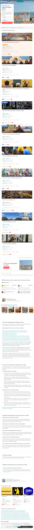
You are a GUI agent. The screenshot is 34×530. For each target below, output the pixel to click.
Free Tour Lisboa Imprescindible (20, 511)
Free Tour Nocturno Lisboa (24, 513)
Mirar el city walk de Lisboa (9, 470)
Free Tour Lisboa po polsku (24, 339)
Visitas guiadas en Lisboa (11, 299)
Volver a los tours (17, 525)
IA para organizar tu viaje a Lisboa (12, 480)
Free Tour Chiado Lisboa (24, 516)
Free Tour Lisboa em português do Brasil (10, 336)
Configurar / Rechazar (9, 526)
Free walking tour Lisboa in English (9, 331)
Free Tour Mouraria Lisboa (15, 516)
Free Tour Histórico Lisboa (6, 516)
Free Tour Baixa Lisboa (5, 518)
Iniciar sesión (26, 1)
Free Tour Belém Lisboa (14, 513)
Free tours (3, 273)
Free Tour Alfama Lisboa (5, 513)
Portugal (7, 273)
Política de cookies (27, 524)
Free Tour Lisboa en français (24, 336)
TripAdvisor (11, 408)
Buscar (7, 22)
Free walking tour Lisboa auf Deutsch (9, 334)
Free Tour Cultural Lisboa (14, 518)
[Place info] (12, 10)
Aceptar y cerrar (25, 526)
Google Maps (4, 408)
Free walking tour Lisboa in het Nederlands (10, 339)
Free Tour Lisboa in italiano (21, 331)
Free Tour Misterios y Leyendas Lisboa (7, 511)
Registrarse (31, 1)
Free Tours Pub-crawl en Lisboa (24, 518)
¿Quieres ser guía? (20, 1)
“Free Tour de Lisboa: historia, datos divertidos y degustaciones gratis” (15, 341)
